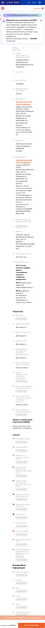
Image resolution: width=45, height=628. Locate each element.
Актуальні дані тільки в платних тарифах (22, 618)
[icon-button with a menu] (42, 8)
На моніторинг (32, 625)
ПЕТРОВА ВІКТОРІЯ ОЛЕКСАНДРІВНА (24, 103)
